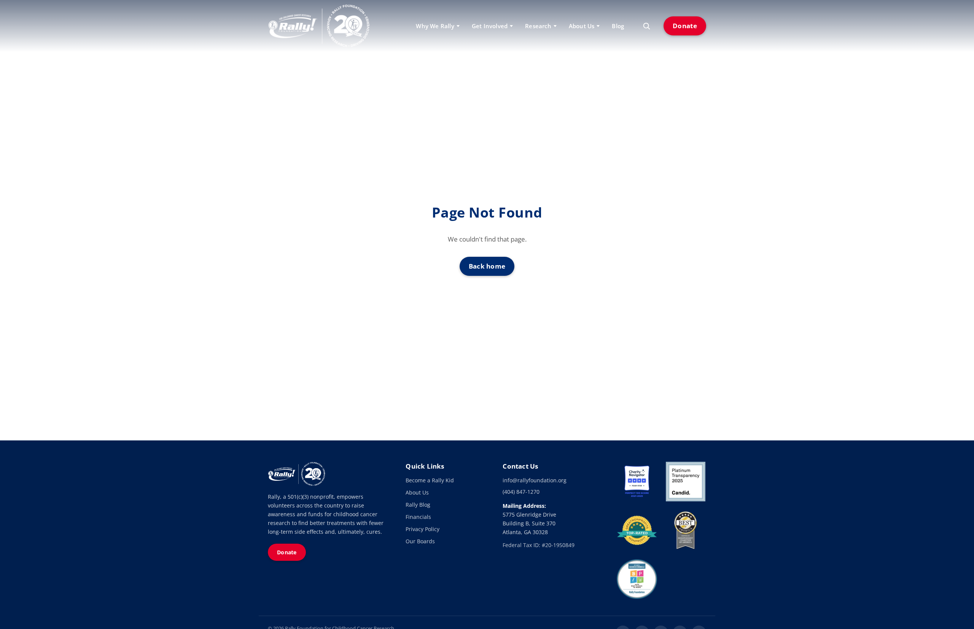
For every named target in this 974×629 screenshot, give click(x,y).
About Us (417, 492)
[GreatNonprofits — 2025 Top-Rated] (637, 530)
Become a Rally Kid (430, 480)
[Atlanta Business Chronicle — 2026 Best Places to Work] (637, 579)
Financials (418, 516)
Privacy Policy (422, 529)
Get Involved (490, 26)
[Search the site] (646, 26)
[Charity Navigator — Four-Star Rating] (637, 481)
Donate (685, 25)
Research (538, 26)
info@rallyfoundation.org (535, 480)
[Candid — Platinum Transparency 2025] (685, 481)
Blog (618, 26)
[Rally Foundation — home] (319, 26)
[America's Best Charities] (685, 530)
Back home (487, 266)
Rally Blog (418, 504)
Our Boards (420, 541)
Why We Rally (435, 26)
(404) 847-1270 (521, 491)
